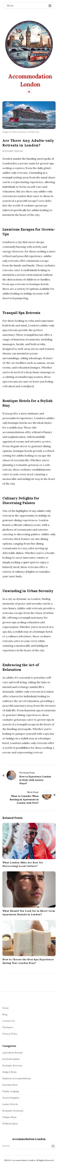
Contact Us (8, 1020)
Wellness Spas (10, 1123)
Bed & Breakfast (11, 1059)
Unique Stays (9, 1117)
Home (5, 1007)
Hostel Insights (10, 1097)
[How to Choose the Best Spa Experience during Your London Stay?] (29, 938)
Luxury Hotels (10, 1104)
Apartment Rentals (12, 1052)
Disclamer (7, 1027)
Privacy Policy (9, 1033)
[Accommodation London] (29, 44)
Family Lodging (10, 1091)
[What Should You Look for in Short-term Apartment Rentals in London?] (29, 889)
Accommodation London (30, 80)
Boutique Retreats (12, 1065)
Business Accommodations (16, 1078)
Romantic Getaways (14, 151)
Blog (4, 1014)
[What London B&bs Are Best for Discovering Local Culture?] (29, 841)
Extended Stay (10, 1084)
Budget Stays (9, 1072)
